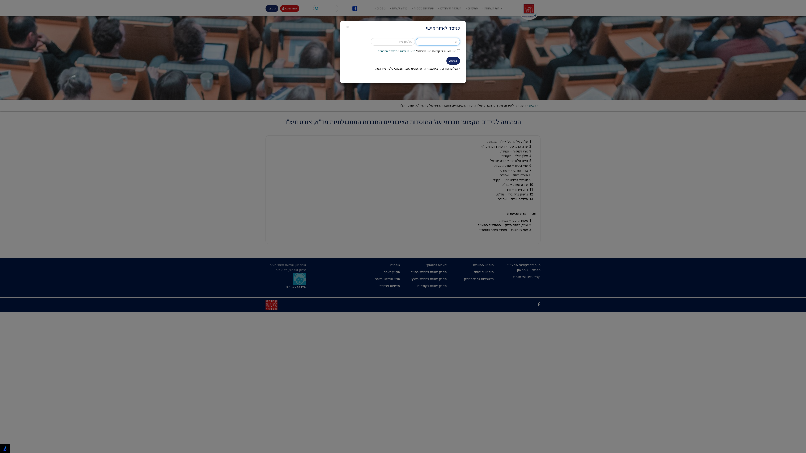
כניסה (453, 60)
